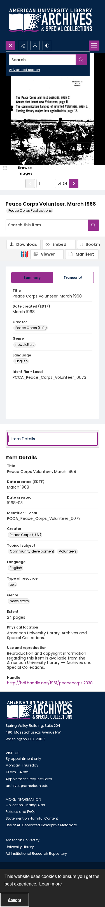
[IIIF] (24, 254)
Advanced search (24, 69)
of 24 (62, 183)
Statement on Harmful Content (32, 818)
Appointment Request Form (29, 779)
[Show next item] (73, 183)
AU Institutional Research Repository (36, 853)
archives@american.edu (27, 785)
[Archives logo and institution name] (50, 20)
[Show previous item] (30, 183)
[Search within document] (93, 225)
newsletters (24, 344)
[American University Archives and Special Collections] (40, 710)
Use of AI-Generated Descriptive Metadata (41, 825)
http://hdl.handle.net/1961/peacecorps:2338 (50, 683)
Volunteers (68, 551)
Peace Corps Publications (30, 210)
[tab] (32, 277)
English (21, 361)
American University (22, 840)
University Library (20, 846)
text (13, 584)
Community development (32, 551)
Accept (14, 900)
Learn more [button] (50, 884)
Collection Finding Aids (25, 805)
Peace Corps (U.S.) (31, 327)
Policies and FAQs (21, 811)
